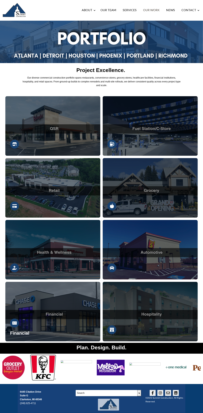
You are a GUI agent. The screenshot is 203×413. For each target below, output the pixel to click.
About (87, 10)
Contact (188, 10)
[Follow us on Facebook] (153, 393)
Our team (108, 10)
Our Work (151, 10)
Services (130, 10)
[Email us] (168, 393)
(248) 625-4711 (28, 403)
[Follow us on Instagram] (160, 393)
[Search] (139, 393)
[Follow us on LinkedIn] (176, 393)
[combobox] (106, 393)
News (170, 10)
